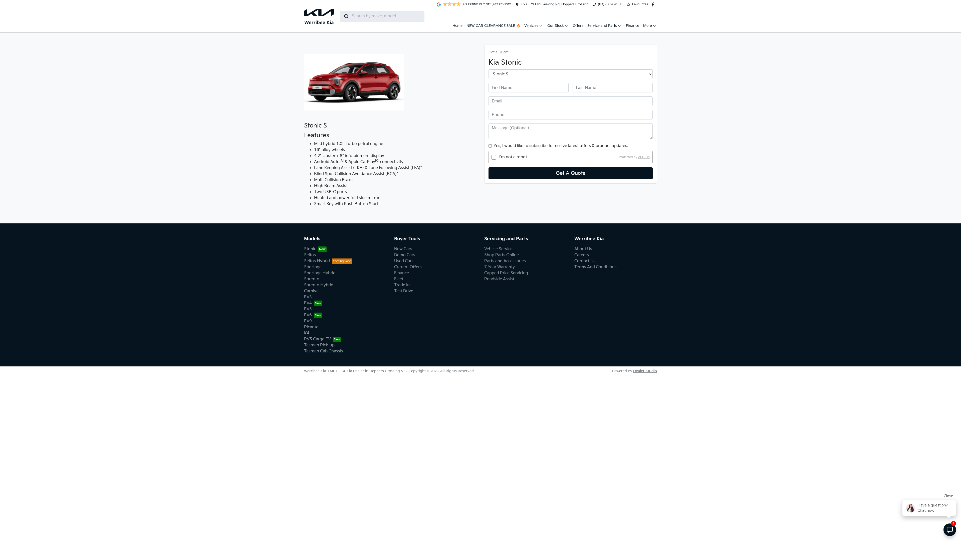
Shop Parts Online (501, 255)
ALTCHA (644, 157)
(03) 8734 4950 (610, 4)
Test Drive (403, 291)
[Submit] (346, 16)
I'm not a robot (513, 157)
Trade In (402, 285)
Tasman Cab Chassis (323, 351)
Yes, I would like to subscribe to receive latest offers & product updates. (561, 146)
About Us (583, 249)
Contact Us (584, 261)
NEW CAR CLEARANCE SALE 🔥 (493, 26)
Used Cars (403, 261)
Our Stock (555, 26)
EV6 (308, 315)
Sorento (311, 279)
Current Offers (408, 267)
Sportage (313, 267)
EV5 (308, 309)
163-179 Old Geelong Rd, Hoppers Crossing (555, 4)
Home (457, 26)
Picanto (311, 327)
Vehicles (531, 26)
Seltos (310, 255)
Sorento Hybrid (318, 285)
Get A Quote (570, 173)
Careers (581, 255)
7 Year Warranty (499, 267)
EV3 (308, 297)
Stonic (310, 249)
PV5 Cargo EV (317, 339)
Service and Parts (602, 26)
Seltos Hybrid (317, 261)
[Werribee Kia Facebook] (654, 5)
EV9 (308, 321)
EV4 (308, 303)
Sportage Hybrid (320, 273)
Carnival (312, 291)
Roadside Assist (499, 279)
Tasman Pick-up (319, 345)
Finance (632, 26)
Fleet (398, 279)
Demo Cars (404, 255)
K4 (306, 333)
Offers (578, 26)
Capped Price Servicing (506, 273)
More (647, 26)
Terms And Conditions (595, 267)
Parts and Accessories (505, 261)
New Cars (403, 249)
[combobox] (382, 16)
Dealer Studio (645, 371)
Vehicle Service (498, 249)
